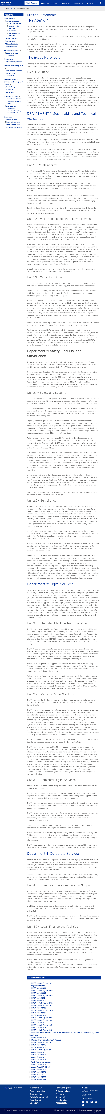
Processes (9, 89)
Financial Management (11, 50)
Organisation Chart (38, 986)
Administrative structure (14, 99)
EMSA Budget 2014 (38, 1055)
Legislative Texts (11, 119)
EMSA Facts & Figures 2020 (42, 1010)
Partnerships (8, 59)
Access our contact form (88, 1098)
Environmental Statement (14, 70)
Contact (84, 1088)
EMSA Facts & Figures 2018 (41, 1020)
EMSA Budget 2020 (38, 1015)
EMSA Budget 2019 (38, 1023)
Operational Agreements (14, 61)
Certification (10, 92)
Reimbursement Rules (13, 124)
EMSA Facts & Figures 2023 (42, 995)
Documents (12, 31)
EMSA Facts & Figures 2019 (41, 1018)
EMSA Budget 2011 (38, 1069)
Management (10, 41)
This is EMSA (8, 18)
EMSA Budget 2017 (38, 1037)
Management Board (12, 21)
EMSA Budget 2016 (38, 1045)
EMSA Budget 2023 (38, 1000)
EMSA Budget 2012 (38, 1065)
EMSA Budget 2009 (38, 1077)
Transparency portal (63, 1088)
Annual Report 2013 (38, 1052)
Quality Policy (10, 87)
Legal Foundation (11, 46)
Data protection (63, 1091)
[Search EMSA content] (100, 3)
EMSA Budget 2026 (38, 988)
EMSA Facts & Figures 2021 (41, 1005)
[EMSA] (6, 3)
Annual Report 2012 (38, 1057)
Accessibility (61, 1103)
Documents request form (14, 127)
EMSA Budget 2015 (38, 1047)
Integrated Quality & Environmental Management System (13, 82)
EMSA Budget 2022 (38, 1008)
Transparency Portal (11, 96)
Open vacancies (37, 1091)
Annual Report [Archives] (40, 1067)
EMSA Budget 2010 (38, 1072)
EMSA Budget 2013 (38, 1060)
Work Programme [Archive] (41, 1062)
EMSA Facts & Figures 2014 (41, 1050)
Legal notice (61, 1100)
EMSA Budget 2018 (38, 1028)
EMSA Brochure (37, 1074)
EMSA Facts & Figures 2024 (42, 991)
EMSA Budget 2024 (38, 998)
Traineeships (36, 1094)
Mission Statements (12, 44)
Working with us (36, 1088)
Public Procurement (39, 1097)
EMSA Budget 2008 (38, 1079)
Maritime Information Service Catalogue (46, 1040)
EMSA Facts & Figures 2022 (41, 1003)
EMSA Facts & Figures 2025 (41, 983)
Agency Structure (12, 38)
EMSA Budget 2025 (38, 993)
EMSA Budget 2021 (38, 1013)
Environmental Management (13, 66)
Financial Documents (13, 122)
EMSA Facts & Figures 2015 (41, 1042)
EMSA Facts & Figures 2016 (41, 1030)
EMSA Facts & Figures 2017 (41, 1025)
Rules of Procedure (15, 23)
